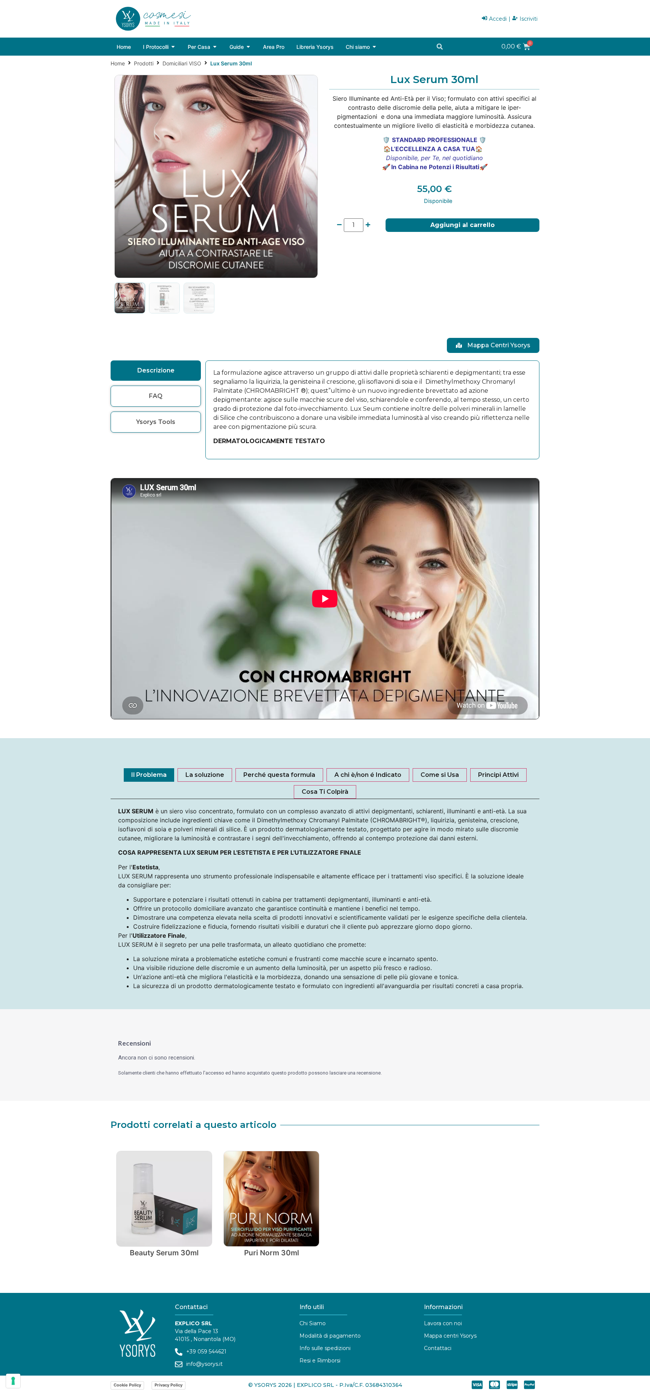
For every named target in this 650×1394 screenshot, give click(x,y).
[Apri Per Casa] (214, 47)
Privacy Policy (168, 1385)
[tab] (156, 370)
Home (118, 63)
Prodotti (143, 63)
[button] (439, 46)
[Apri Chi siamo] (374, 47)
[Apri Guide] (248, 47)
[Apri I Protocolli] (173, 47)
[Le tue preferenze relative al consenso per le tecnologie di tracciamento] (13, 1381)
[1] (216, 176)
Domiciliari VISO (181, 63)
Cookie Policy (127, 1385)
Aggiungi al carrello (462, 225)
